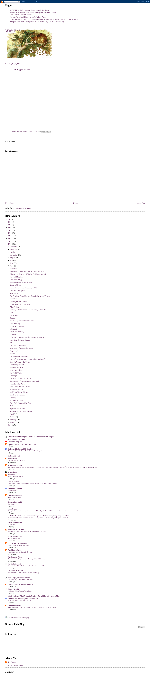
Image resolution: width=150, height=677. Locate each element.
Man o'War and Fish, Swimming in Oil (23, 288)
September (14, 255)
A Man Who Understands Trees (21, 411)
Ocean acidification (15, 522)
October (13, 252)
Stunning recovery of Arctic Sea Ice (20, 552)
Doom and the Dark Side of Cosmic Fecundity (23, 572)
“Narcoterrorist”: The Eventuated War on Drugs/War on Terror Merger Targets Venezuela (38, 518)
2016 (10, 227)
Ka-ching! (13, 375)
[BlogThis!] (44, 132)
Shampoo (13, 334)
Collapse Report (14, 456)
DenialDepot (12, 458)
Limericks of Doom (15, 495)
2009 (10, 425)
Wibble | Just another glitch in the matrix (23, 598)
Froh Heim (13, 299)
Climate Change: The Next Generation (22, 444)
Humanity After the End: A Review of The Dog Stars (26, 451)
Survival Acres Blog (15, 536)
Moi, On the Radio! (16, 400)
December (14, 246)
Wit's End (12, 30)
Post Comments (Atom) (23, 208)
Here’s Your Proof (14, 538)
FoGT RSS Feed (14, 481)
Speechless (13, 268)
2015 (10, 230)
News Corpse (12, 509)
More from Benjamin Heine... (20, 340)
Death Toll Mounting (17, 331)
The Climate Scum (14, 550)
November (14, 249)
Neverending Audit (15, 502)
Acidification (12, 524)
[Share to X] (46, 132)
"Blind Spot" (14, 315)
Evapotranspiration (16, 389)
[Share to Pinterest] (50, 132)
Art (11, 342)
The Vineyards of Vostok (16, 460)
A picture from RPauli (17, 408)
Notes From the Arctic (17, 384)
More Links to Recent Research (21, 15)
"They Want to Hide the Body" (20, 304)
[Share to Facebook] (48, 132)
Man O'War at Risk (16, 367)
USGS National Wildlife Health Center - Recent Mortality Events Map (34, 596)
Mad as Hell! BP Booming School (21, 282)
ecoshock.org (12, 472)
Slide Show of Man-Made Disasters (22, 348)
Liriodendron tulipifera (17, 290)
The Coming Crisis (15, 557)
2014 (10, 233)
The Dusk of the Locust (18, 345)
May (12, 266)
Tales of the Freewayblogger (18, 543)
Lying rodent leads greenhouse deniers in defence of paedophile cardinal (32, 483)
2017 (10, 224)
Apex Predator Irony (15, 497)
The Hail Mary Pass (16, 277)
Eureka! (12, 318)
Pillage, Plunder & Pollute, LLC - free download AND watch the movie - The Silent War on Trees (44, 19)
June (12, 263)
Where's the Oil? (15, 307)
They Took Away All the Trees (20, 403)
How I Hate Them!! (16, 370)
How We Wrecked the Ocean (20, 362)
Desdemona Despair (15, 465)
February (13, 419)
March (12, 417)
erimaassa (11, 474)
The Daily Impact (14, 564)
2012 (10, 238)
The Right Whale (16, 373)
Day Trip (13, 397)
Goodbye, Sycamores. (17, 395)
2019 (10, 219)
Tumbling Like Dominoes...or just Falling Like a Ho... (28, 310)
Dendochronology (16, 279)
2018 (10, 222)
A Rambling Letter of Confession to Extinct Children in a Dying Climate (32, 607)
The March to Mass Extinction (20, 378)
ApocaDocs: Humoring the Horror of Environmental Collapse (31, 436)
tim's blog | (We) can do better (19, 577)
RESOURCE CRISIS (16, 529)
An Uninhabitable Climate (19, 392)
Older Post (141, 203)
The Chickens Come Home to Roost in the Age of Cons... (30, 296)
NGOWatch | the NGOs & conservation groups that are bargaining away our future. (39, 515)
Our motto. (11, 504)
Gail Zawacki (12, 662)
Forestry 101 (14, 351)
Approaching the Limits (16, 439)
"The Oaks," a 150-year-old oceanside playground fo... (28, 337)
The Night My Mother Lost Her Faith (20, 579)
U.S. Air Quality (14, 589)
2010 (10, 244)
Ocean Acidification (17, 326)
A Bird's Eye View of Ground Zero (22, 321)
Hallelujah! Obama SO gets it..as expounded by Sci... (28, 271)
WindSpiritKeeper (14, 605)
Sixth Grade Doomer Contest (20, 386)
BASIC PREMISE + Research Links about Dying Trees (29, 10)
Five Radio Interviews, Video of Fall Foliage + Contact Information (33, 12)
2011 (10, 241)
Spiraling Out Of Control (18, 301)
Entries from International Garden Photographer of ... (28, 359)
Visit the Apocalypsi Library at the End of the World (28, 17)
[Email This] (42, 132)
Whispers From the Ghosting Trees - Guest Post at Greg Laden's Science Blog (37, 21)
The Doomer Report (15, 570)
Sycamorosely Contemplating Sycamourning (25, 381)
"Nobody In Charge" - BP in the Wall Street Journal (28, 274)
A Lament (13, 329)
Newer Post (9, 203)
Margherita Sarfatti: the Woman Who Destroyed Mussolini (27, 531)
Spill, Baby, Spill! (16, 323)
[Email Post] (39, 131)
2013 (10, 235)
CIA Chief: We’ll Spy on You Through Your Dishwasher (27, 559)
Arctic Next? (14, 293)
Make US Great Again (15, 476)
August (12, 257)
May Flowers (12, 490)
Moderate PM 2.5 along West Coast (20, 591)
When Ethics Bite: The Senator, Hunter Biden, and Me (26, 566)
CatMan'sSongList (15, 441)
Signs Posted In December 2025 (19, 545)
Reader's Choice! (16, 285)
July (11, 260)
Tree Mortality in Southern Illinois (20, 584)
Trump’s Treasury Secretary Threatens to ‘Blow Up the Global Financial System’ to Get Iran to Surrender (43, 511)
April (12, 414)
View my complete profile (14, 665)
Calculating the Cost (17, 364)
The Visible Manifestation (19, 356)
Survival (12, 353)
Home (75, 203)
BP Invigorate (14, 406)
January (13, 422)
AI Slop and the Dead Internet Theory (20, 600)
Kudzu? (12, 312)
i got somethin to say (15, 488)
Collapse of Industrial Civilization (20, 449)
